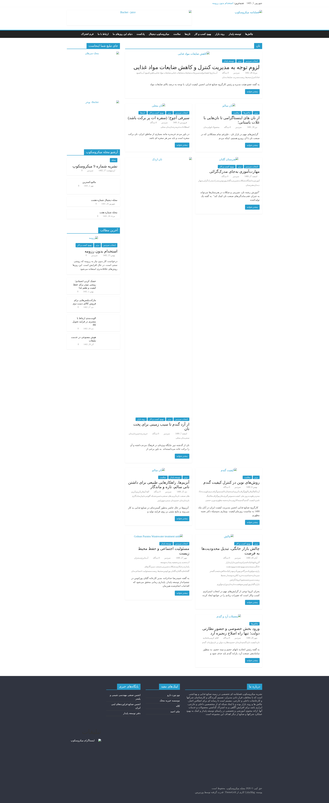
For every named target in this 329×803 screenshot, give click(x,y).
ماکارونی (235, 500)
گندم (242, 500)
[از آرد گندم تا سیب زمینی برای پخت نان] (158, 159)
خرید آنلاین (238, 575)
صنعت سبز (156, 566)
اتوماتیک (251, 562)
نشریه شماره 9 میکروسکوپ (94, 166)
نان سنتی (169, 500)
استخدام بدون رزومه (222, 3)
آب (216, 73)
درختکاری (180, 566)
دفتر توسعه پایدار (132, 713)
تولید (202, 73)
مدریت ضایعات (232, 77)
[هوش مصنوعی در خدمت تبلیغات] (109, 585)
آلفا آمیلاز (145, 492)
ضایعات (187, 73)
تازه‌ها (187, 34)
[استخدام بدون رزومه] (93, 487)
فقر (152, 73)
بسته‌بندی (249, 566)
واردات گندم (207, 642)
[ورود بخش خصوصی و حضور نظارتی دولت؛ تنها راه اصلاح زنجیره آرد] (229, 616)
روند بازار (220, 34)
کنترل (253, 77)
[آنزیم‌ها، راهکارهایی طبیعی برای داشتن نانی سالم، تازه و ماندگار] (158, 470)
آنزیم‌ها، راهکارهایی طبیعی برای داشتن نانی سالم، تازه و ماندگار (158, 484)
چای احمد (175, 711)
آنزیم (237, 491)
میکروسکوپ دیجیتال (159, 34)
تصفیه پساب (172, 562)
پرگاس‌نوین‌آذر (240, 571)
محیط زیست (244, 77)
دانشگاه (249, 180)
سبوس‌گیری (228, 496)
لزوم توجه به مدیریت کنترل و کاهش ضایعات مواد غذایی (196, 67)
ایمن (237, 562)
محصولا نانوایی (213, 127)
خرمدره (176, 127)
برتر (239, 61)
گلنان (178, 571)
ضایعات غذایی (177, 73)
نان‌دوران (227, 584)
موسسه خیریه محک (170, 700)
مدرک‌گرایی (208, 180)
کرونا (238, 580)
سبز (251, 580)
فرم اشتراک (87, 34)
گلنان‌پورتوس (225, 180)
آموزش (256, 180)
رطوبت (252, 496)
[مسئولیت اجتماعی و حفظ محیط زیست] (158, 536)
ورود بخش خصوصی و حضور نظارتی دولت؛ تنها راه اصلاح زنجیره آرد (231, 630)
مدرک (216, 180)
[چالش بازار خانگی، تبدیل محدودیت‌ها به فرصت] (229, 536)
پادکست (141, 34)
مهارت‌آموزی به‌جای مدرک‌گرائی (234, 171)
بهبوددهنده (240, 566)
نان (223, 77)
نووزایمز (160, 500)
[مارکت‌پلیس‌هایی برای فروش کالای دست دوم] (109, 548)
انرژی (142, 558)
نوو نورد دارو (173, 695)
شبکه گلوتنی (150, 496)
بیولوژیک (251, 571)
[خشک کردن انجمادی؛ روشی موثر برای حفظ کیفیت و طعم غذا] (109, 529)
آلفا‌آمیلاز (252, 491)
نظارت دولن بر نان (221, 642)
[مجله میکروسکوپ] (258, 34)
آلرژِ (258, 562)
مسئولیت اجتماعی (143, 571)
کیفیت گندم (250, 500)
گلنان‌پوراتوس (249, 584)
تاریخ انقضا (209, 73)
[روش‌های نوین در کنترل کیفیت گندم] (229, 470)
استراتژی (244, 562)
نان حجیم (178, 500)
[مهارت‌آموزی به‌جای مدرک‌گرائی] (228, 159)
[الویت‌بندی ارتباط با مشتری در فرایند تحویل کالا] (109, 566)
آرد (258, 491)
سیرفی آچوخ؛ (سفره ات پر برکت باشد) (158, 118)
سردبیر (236, 73)
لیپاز (142, 496)
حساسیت (247, 575)
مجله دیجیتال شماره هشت (104, 450)
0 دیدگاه (225, 73)
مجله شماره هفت (108, 462)
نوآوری (219, 584)
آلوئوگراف (244, 491)
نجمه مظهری (221, 500)
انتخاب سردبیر (252, 61)
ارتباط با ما (103, 34)
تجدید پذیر (182, 562)
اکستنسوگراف (218, 491)
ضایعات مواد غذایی (162, 73)
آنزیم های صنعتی (169, 496)
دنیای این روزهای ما (122, 34)
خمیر (138, 433)
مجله (114, 160)
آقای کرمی (213, 638)
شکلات (242, 180)
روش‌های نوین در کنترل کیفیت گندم (231, 482)
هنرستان (249, 185)
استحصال (230, 491)
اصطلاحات (184, 127)
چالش (223, 571)
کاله (178, 706)
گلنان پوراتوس (169, 571)
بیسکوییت (207, 491)
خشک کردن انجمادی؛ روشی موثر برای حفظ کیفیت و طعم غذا (84, 534)
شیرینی (235, 180)
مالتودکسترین (110, 437)
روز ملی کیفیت (241, 496)
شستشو (245, 580)
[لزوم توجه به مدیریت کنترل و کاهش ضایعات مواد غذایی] (194, 53)
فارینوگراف (218, 496)
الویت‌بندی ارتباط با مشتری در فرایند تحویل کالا (84, 571)
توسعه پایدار (235, 34)
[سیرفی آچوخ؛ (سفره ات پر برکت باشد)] (158, 105)
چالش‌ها (249, 34)
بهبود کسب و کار (202, 34)
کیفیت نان (251, 642)
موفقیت (238, 584)
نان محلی (165, 127)
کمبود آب (146, 73)
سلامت (177, 34)
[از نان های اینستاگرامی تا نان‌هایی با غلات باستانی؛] (228, 105)
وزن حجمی (210, 500)
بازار (232, 562)
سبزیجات (195, 73)
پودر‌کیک (230, 571)
